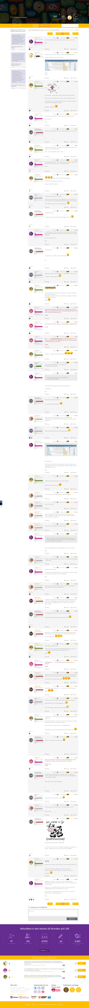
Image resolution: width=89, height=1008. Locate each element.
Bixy (9, 962)
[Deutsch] (67, 38)
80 (75, 970)
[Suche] (77, 25)
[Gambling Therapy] (42, 997)
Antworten (74, 77)
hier (61, 572)
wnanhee (37, 82)
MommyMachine (38, 129)
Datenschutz (34, 1004)
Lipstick (36, 308)
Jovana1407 (11, 976)
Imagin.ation (37, 146)
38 (75, 963)
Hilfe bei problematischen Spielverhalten (48, 1004)
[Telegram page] (35, 988)
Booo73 (36, 363)
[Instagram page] (39, 991)
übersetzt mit (71, 52)
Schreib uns (20, 994)
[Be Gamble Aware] (34, 997)
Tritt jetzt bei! (43, 950)
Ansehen (81, 963)
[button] (63, 965)
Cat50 (59, 19)
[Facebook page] (39, 988)
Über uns (12, 994)
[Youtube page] (42, 991)
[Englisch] (58, 38)
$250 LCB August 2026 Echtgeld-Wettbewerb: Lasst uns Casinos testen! (39, 971)
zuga (74, 15)
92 (75, 976)
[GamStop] (49, 997)
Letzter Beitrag (54, 18)
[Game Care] (14, 997)
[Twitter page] (42, 988)
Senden (73, 918)
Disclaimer (28, 1004)
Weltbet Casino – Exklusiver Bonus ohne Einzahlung (34, 965)
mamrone (37, 416)
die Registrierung (47, 30)
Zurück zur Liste (17, 25)
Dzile (10, 969)
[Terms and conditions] (24, 997)
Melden (47, 49)
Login (40, 30)
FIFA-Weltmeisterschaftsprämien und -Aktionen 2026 (35, 978)
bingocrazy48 (37, 598)
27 (74, 33)
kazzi (36, 195)
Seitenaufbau (60, 1004)
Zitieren (67, 49)
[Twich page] (35, 991)
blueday (36, 38)
